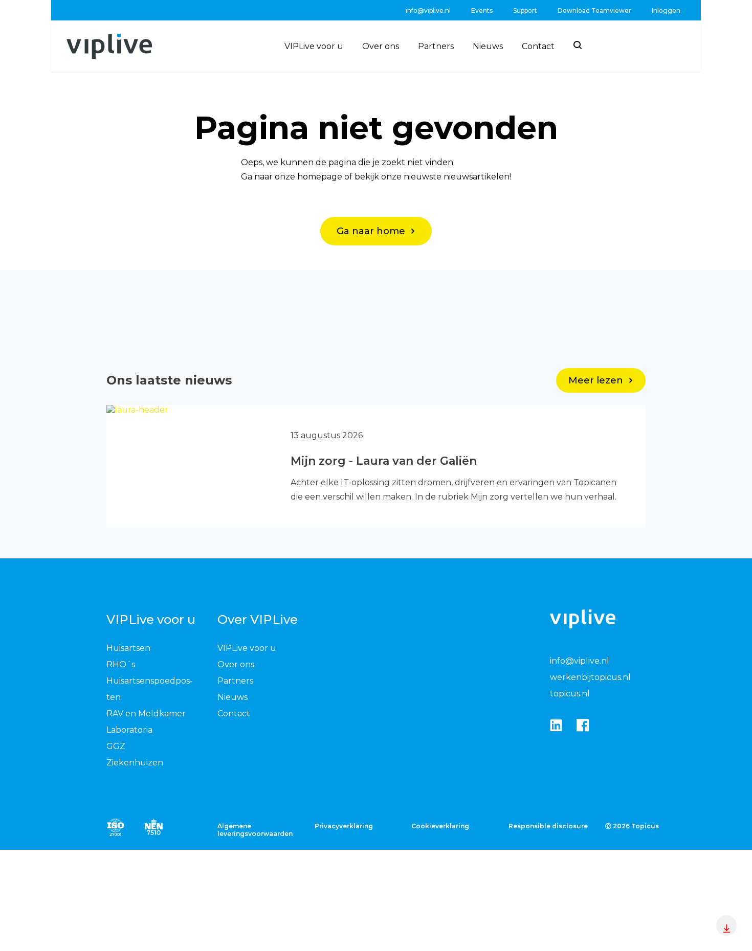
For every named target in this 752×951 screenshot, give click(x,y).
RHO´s (120, 664)
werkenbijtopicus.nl (590, 677)
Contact (538, 46)
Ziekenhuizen (134, 762)
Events (482, 10)
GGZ (115, 746)
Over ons (380, 46)
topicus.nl (570, 693)
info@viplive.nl (428, 10)
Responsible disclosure (548, 826)
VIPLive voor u (313, 46)
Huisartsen (128, 648)
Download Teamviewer (594, 10)
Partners (436, 46)
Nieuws (488, 46)
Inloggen (666, 10)
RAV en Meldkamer (146, 713)
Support (525, 10)
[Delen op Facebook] (583, 725)
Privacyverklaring (344, 826)
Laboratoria (129, 730)
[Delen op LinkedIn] (556, 725)
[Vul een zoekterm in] (577, 45)
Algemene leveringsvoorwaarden (255, 829)
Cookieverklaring (440, 826)
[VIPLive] (109, 46)
